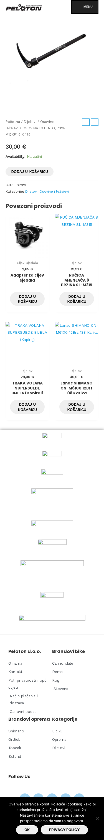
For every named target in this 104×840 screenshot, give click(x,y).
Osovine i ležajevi (54, 191)
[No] (97, 818)
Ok (27, 829)
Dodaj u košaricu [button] (27, 299)
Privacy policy (64, 829)
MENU (88, 7)
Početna (13, 122)
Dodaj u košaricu (29, 171)
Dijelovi (30, 122)
